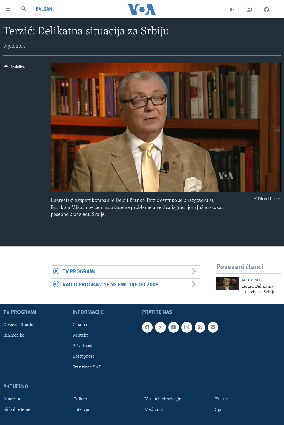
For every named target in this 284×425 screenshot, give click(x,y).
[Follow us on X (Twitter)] (160, 327)
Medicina (153, 410)
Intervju (81, 410)
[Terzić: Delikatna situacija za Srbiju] (227, 283)
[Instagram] (249, 9)
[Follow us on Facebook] (147, 327)
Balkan (44, 9)
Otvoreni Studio (18, 325)
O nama (80, 325)
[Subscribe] (213, 327)
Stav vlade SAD (87, 367)
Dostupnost (83, 356)
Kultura (222, 399)
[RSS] (200, 327)
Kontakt (80, 335)
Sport (220, 410)
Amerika (11, 399)
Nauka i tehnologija (162, 399)
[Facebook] (266, 9)
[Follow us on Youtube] (173, 327)
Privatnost (82, 346)
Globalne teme (16, 410)
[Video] (232, 9)
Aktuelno (251, 280)
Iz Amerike (13, 335)
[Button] (14, 68)
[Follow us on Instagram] (186, 327)
